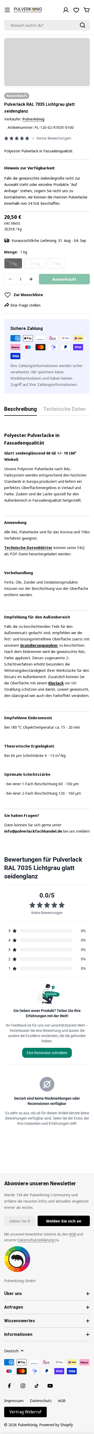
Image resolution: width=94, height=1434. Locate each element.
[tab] (20, 411)
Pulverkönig (33, 118)
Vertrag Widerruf (25, 1412)
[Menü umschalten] (7, 10)
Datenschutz (41, 1400)
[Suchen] (82, 25)
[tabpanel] (47, 628)
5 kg (59, 265)
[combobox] (47, 25)
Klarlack (56, 682)
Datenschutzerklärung (36, 1239)
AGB (72, 1234)
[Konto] (66, 10)
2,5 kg (37, 265)
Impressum (14, 1400)
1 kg (16, 265)
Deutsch (11, 1350)
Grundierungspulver (39, 645)
